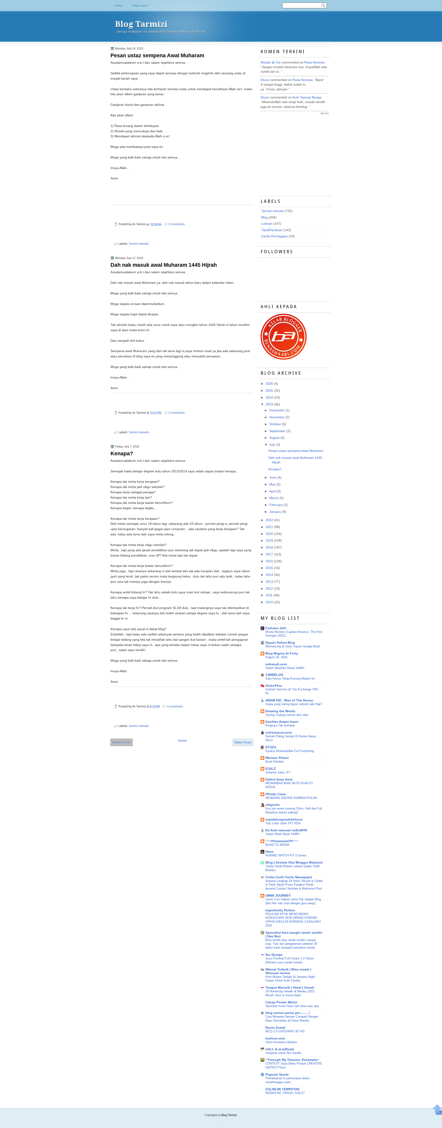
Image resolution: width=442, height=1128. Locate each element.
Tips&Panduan (271, 230)
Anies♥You (273, 685)
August (274, 437)
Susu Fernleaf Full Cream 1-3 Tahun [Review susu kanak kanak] (289, 960)
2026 (269, 383)
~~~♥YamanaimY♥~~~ (281, 841)
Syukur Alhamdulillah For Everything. (290, 751)
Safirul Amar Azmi (279, 779)
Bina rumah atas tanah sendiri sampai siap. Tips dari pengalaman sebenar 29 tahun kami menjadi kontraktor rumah (291, 944)
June (272, 477)
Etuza (265, 80)
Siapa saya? (140, 5)
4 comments (175, 706)
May (272, 484)
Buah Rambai (274, 761)
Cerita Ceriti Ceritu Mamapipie (288, 877)
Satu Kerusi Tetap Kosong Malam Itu (290, 678)
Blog (264, 217)
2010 (269, 602)
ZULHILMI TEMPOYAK (282, 1089)
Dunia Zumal (275, 1027)
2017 (269, 554)
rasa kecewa (314, 62)
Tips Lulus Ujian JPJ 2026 (282, 823)
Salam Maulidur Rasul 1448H (284, 668)
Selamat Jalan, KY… (279, 772)
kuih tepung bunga (307, 97)
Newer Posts (121, 742)
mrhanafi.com (276, 664)
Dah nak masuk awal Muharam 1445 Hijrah (163, 265)
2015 (269, 568)
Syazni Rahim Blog (280, 642)
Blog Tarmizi (141, 24)
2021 (269, 527)
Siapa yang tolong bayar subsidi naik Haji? (293, 704)
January (275, 512)
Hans (269, 851)
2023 (269, 404)
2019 (269, 540)
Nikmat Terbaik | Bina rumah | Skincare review (288, 971)
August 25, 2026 (276, 657)
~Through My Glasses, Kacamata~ (292, 1060)
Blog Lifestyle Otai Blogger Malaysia (294, 862)
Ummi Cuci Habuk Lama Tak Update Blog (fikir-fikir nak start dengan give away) (293, 901)
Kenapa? (121, 453)
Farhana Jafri (275, 628)
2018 (269, 547)
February (276, 505)
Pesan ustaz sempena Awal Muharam (157, 55)
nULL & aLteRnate (279, 1049)
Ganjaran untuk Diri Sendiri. (283, 1053)
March (274, 498)
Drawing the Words (280, 711)
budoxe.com (275, 1038)
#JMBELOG (274, 675)
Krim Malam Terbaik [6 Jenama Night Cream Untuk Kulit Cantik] (290, 978)
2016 (269, 561)
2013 (269, 581)
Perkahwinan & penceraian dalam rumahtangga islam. (287, 1080)
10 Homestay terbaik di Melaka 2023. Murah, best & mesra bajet (290, 993)
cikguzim (272, 805)
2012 (269, 588)
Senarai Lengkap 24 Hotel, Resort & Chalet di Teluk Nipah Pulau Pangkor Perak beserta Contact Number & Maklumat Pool (294, 884)
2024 (269, 397)
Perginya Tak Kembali (280, 725)
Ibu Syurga (273, 954)
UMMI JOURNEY (278, 895)
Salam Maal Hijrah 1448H (282, 834)
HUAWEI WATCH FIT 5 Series (285, 855)
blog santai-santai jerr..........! (287, 1013)
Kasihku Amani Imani (281, 721)
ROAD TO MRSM (277, 845)
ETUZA (270, 747)
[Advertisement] (295, 151)
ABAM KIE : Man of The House (289, 700)
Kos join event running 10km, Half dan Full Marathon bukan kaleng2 (293, 810)
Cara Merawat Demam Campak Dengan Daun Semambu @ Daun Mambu (291, 1018)
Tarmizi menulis (138, 243)
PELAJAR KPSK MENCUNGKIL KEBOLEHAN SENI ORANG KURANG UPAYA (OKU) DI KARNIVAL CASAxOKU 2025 (293, 919)
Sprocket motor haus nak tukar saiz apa (292, 1006)
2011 (269, 595)
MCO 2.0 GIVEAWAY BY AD (284, 1031)
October (275, 424)
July (272, 444)
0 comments (177, 412)
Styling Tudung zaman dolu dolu (286, 715)
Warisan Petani (277, 758)
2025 (269, 390)
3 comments (177, 224)
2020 (269, 534)
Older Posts (242, 742)
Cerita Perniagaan (274, 236)
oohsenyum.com (278, 732)
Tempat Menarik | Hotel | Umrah (289, 987)
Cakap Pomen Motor (281, 1002)
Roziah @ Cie (271, 62)
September (277, 431)
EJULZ (270, 768)
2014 (269, 575)
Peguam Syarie (277, 1074)
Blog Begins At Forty (281, 653)
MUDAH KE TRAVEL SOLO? (285, 1093)
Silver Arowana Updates (281, 1042)
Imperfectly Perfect (280, 910)
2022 (269, 520)
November (277, 417)
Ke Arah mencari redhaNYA (286, 830)
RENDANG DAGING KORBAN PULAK (291, 798)
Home (119, 5)
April (272, 491)
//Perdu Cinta (275, 794)
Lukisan (267, 223)
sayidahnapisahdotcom (283, 819)
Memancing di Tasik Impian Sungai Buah (292, 646)
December (277, 410)
